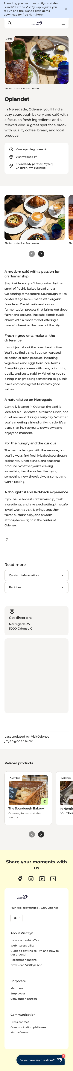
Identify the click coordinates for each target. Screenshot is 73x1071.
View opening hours (29, 149)
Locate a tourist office (24, 940)
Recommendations (23, 959)
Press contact (19, 1022)
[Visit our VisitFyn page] (20, 878)
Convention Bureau (23, 998)
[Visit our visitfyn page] (31, 878)
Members (16, 988)
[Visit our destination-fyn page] (53, 878)
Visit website (24, 157)
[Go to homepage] (36, 23)
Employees (17, 993)
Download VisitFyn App (26, 965)
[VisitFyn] (21, 897)
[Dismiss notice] (66, 9)
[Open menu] (63, 23)
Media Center (19, 1032)
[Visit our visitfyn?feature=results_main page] (42, 878)
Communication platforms (28, 1027)
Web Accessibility (22, 945)
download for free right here (23, 14)
